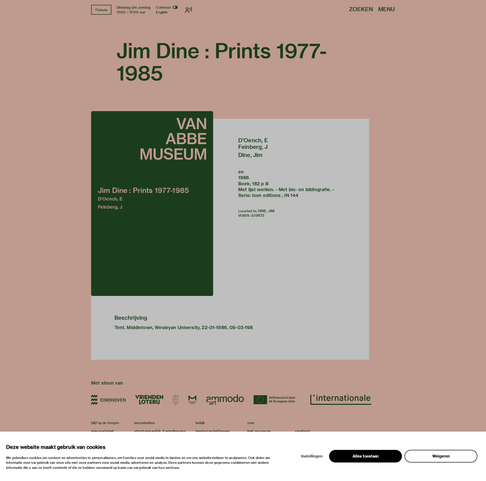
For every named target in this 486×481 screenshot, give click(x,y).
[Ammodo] (225, 400)
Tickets (101, 10)
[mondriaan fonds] (192, 400)
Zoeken (361, 9)
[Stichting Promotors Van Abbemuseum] (175, 400)
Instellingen (311, 456)
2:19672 (257, 215)
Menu (386, 9)
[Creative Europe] (277, 400)
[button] (152, 203)
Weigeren (441, 456)
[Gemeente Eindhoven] (108, 400)
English (162, 12)
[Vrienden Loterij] (149, 400)
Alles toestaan (366, 456)
